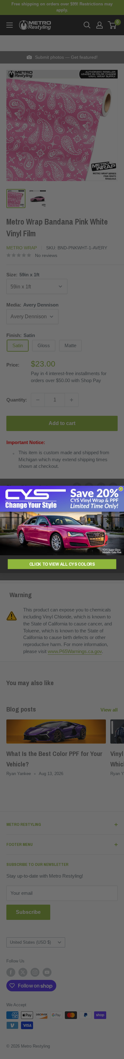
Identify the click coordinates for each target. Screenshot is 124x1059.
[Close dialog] (121, 489)
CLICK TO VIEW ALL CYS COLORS (62, 564)
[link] (62, 521)
